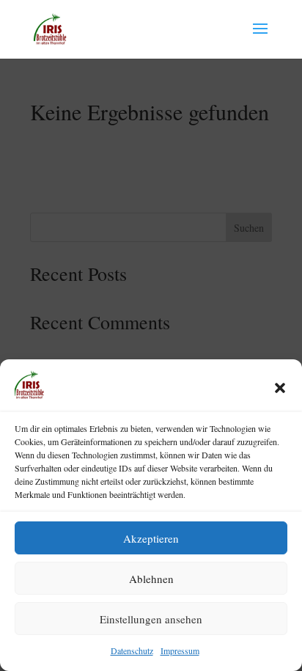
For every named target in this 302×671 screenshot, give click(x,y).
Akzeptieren (151, 538)
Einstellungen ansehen (151, 619)
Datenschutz (132, 650)
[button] (280, 388)
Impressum (180, 650)
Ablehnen (151, 578)
